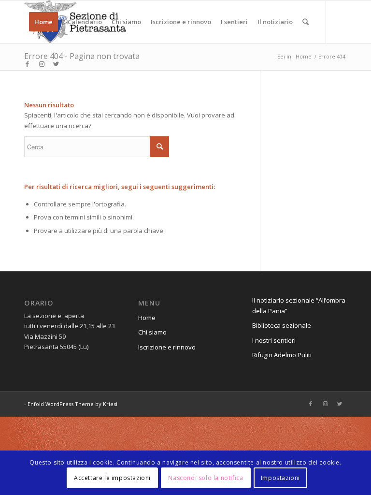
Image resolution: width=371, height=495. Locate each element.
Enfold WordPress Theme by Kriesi (72, 404)
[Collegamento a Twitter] (56, 64)
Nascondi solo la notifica (205, 478)
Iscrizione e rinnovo (167, 347)
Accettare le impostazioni (112, 478)
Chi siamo (152, 332)
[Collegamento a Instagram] (41, 64)
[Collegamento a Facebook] (27, 64)
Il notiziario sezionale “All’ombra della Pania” (298, 305)
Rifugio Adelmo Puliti (282, 354)
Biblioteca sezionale (281, 325)
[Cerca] (306, 21)
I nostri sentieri (274, 340)
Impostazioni (280, 478)
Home (147, 317)
